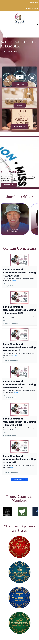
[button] (37, 24)
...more (13, 280)
